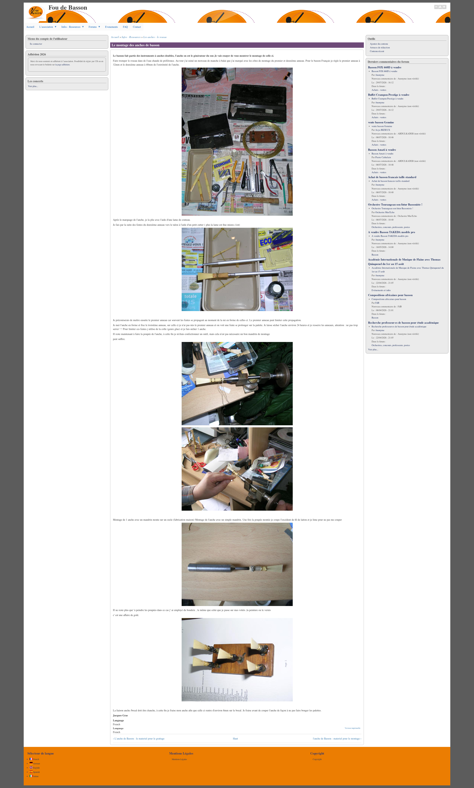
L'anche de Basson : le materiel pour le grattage (138, 738)
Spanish (36, 772)
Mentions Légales (179, 759)
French (36, 759)
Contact (137, 27)
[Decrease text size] (436, 9)
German (36, 763)
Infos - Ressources (69, 28)
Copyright (317, 759)
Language (118, 728)
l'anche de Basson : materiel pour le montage (337, 738)
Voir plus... (33, 86)
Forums (91, 28)
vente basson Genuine (381, 122)
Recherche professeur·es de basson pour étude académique (403, 322)
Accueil (30, 27)
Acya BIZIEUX (382, 129)
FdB (377, 302)
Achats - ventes (379, 89)
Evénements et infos (381, 290)
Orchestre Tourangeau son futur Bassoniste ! (395, 204)
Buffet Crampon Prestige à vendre (388, 95)
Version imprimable (352, 728)
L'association (45, 28)
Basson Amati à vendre (382, 150)
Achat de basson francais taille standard (392, 177)
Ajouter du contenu (379, 43)
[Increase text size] (444, 9)
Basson (375, 254)
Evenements (111, 27)
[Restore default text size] (440, 9)
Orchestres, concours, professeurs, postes (391, 227)
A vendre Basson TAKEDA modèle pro (391, 232)
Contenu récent (377, 51)
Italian (36, 776)
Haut (235, 738)
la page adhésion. (62, 64)
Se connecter (36, 43)
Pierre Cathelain (383, 157)
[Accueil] (35, 20)
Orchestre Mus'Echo (384, 212)
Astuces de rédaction (380, 47)
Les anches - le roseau (154, 37)
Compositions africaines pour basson (390, 295)
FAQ (125, 27)
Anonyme (379, 74)
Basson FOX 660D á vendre (384, 67)
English (36, 767)
